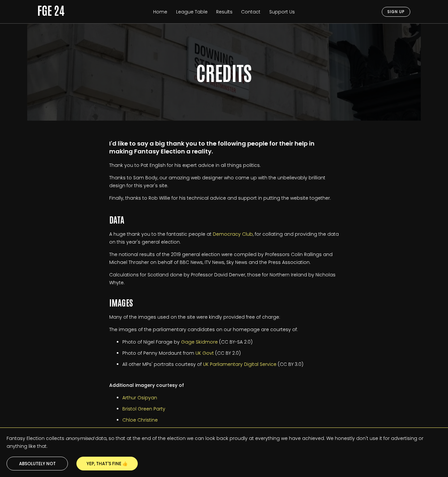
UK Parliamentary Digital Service (239, 364)
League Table (192, 12)
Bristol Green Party (143, 409)
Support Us (282, 12)
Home (160, 12)
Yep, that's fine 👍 (107, 464)
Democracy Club (233, 234)
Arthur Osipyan (139, 397)
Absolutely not (37, 464)
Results (224, 12)
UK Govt (204, 353)
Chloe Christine (140, 420)
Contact (250, 12)
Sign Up (396, 11)
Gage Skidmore (199, 342)
